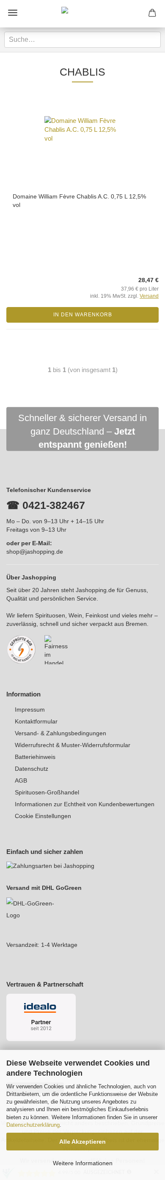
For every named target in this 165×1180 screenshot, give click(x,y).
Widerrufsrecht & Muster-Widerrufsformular (72, 745)
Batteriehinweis (35, 756)
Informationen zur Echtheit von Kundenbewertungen (84, 804)
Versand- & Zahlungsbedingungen (60, 733)
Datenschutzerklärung (33, 1125)
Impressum (30, 709)
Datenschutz (31, 768)
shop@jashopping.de (34, 551)
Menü (12, 12)
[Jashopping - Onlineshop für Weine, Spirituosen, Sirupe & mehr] (82, 13)
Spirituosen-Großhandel (47, 792)
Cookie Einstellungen (43, 816)
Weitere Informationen (83, 1163)
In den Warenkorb (82, 315)
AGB (21, 780)
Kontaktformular (36, 721)
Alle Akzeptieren (82, 1141)
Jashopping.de (95, 590)
